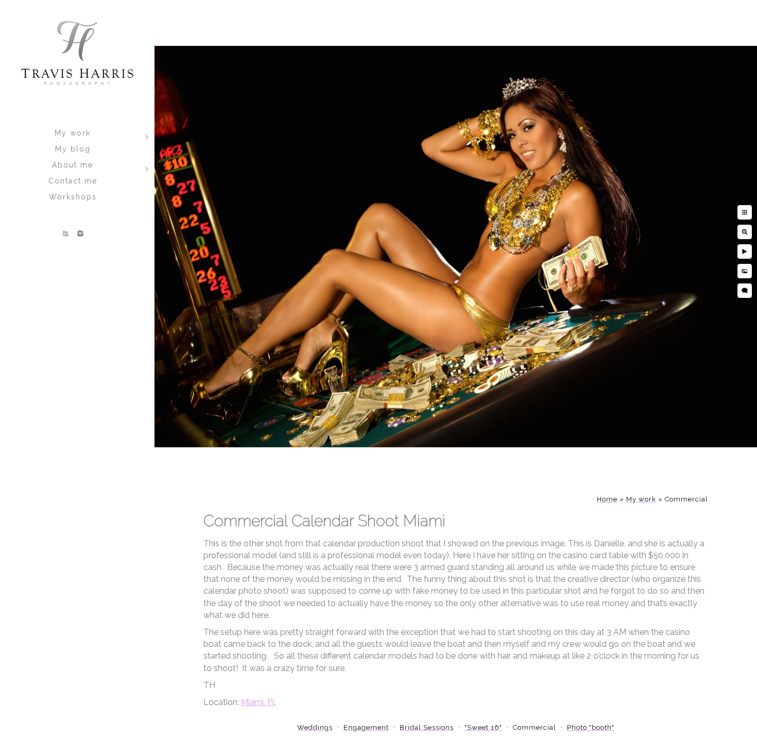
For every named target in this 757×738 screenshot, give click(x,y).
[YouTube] (65, 233)
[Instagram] (80, 233)
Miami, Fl (257, 702)
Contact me (72, 181)
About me (72, 165)
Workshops (73, 197)
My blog (73, 149)
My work (73, 133)
